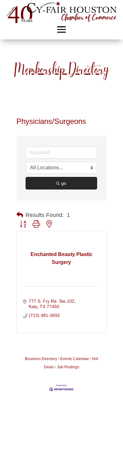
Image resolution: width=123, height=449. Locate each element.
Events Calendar (74, 359)
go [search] (63, 183)
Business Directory (41, 359)
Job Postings (68, 367)
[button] (19, 215)
